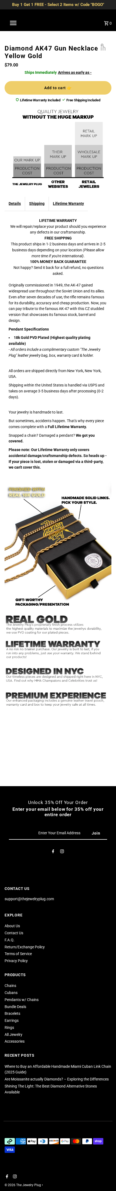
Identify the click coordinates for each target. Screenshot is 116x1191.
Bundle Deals (15, 1007)
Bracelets (12, 1013)
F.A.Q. (10, 940)
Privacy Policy (16, 961)
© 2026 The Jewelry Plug (23, 1185)
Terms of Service (18, 954)
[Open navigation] (14, 23)
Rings (9, 1027)
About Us (12, 926)
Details (15, 203)
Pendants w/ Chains (22, 999)
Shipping (37, 203)
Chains (10, 985)
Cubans (11, 992)
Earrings (12, 1020)
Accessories (15, 1041)
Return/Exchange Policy (25, 947)
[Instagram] (62, 852)
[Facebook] (53, 852)
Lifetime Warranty (68, 203)
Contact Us (14, 933)
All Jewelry (13, 1034)
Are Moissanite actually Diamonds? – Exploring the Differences (57, 1079)
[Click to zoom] (103, 45)
